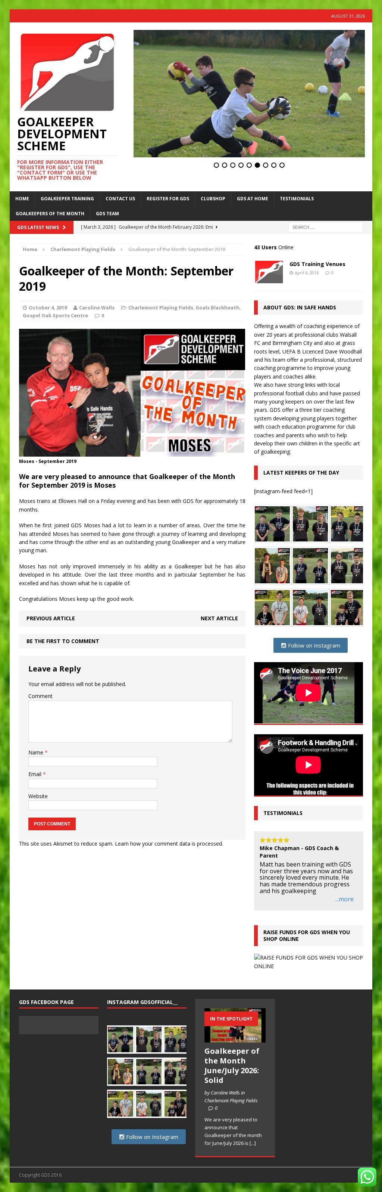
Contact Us (120, 198)
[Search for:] (325, 226)
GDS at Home (252, 198)
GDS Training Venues (317, 264)
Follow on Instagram (313, 645)
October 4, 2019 (48, 307)
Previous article (50, 618)
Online (274, 247)
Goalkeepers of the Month (50, 213)
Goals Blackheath (217, 307)
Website (38, 796)
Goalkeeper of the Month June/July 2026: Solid (231, 1065)
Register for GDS (168, 198)
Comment (40, 696)
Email (35, 774)
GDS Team (107, 213)
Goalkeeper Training (67, 198)
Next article (219, 618)
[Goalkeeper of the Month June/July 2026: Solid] (234, 1038)
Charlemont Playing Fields (160, 307)
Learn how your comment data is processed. (169, 843)
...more (344, 899)
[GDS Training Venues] (269, 278)
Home (22, 198)
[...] (253, 1143)
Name (36, 752)
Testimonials (297, 198)
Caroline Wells (97, 307)
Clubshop (213, 198)
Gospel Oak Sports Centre (55, 315)
